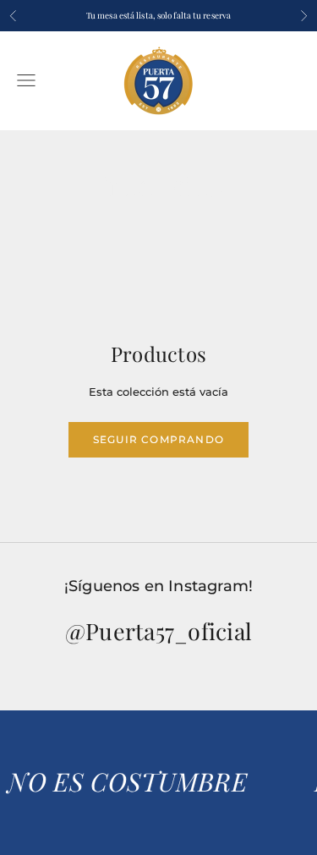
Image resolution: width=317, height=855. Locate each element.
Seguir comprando (158, 439)
